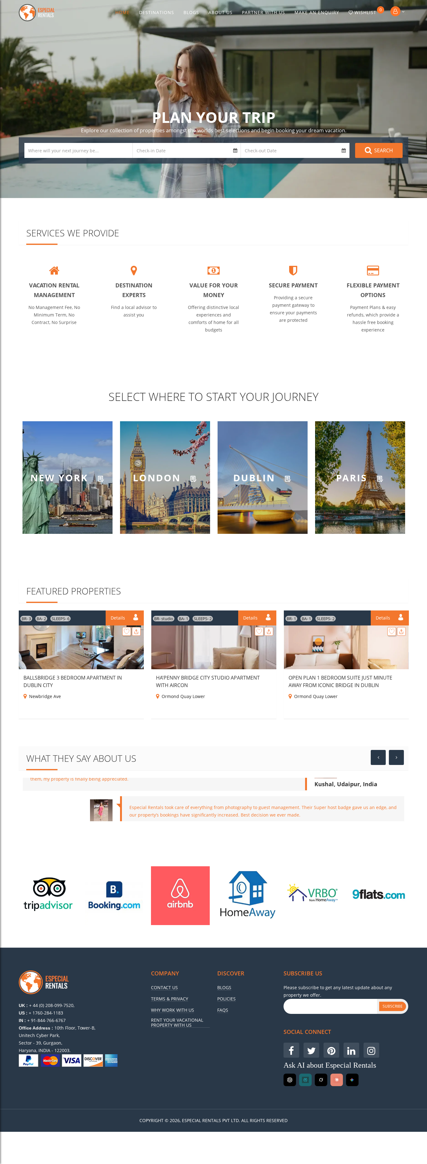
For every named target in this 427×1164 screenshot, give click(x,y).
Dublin (256, 477)
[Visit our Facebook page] (291, 1050)
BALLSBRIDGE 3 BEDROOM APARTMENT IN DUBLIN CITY (72, 681)
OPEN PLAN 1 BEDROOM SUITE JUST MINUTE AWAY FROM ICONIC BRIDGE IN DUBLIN (340, 681)
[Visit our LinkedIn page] (351, 1050)
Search (383, 150)
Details (118, 618)
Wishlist (368, 11)
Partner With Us (263, 12)
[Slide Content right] (396, 757)
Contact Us (164, 987)
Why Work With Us (172, 1010)
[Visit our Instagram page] (371, 1050)
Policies (226, 998)
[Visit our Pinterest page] (331, 1050)
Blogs (191, 12)
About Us (220, 12)
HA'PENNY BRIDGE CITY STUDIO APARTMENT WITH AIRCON (208, 681)
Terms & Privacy (169, 998)
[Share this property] (136, 631)
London (158, 477)
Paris (353, 477)
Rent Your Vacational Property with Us (177, 1023)
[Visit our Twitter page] (311, 1050)
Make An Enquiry (316, 12)
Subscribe (393, 1006)
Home (122, 12)
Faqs (222, 1010)
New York (61, 477)
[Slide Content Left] (378, 757)
